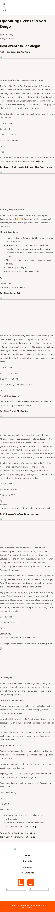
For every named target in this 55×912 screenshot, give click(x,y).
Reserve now (11, 245)
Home (27, 856)
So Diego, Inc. (6, 678)
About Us (27, 861)
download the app (28, 826)
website (23, 161)
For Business (27, 873)
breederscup (30, 637)
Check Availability (8, 792)
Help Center (27, 867)
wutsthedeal (24, 402)
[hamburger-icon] (49, 7)
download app (36, 161)
